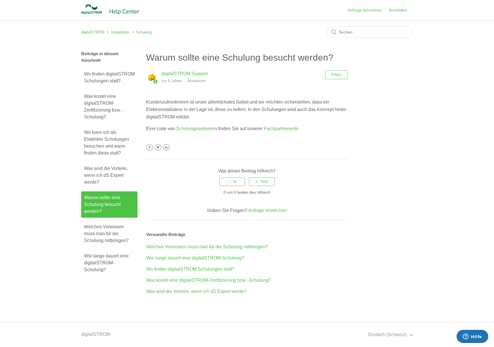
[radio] (232, 181)
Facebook (149, 147)
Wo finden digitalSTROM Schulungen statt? (109, 77)
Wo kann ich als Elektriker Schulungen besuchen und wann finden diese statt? (106, 142)
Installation (120, 32)
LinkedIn (166, 147)
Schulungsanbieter (195, 128)
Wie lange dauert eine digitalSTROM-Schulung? (106, 262)
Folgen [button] (336, 75)
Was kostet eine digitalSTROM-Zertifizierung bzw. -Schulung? (104, 106)
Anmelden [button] (398, 10)
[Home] (110, 13)
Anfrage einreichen (365, 10)
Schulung (144, 32)
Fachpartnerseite (281, 128)
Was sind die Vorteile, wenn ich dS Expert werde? (106, 175)
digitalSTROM (92, 32)
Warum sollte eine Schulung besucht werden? (102, 204)
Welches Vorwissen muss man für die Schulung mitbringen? (106, 233)
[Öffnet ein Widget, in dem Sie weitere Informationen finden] (472, 337)
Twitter (158, 147)
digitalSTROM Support (185, 73)
